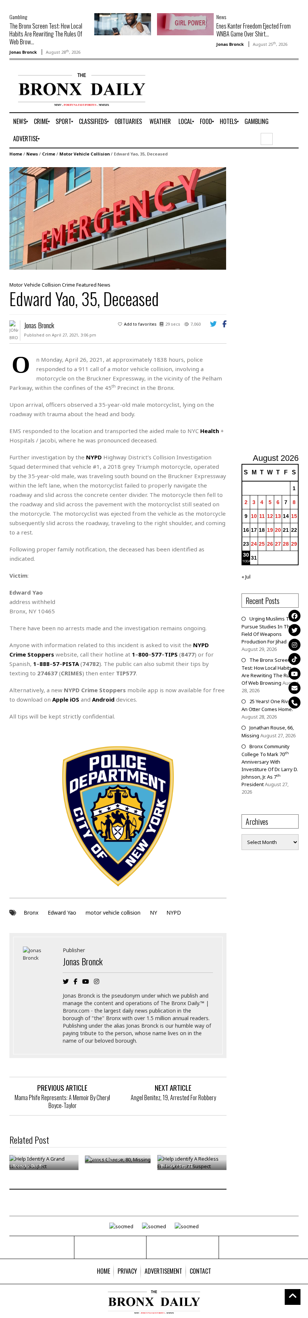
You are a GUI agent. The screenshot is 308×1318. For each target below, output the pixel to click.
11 (262, 516)
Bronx (31, 912)
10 (254, 516)
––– (155, 654)
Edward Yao (62, 912)
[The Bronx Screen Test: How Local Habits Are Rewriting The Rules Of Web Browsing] (122, 23)
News (221, 17)
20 (278, 530)
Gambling (18, 17)
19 (270, 530)
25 (262, 544)
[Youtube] (294, 673)
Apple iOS (65, 699)
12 (270, 516)
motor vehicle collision (113, 912)
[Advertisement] (275, 306)
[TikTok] (294, 659)
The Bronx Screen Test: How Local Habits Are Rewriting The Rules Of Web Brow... (45, 33)
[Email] (294, 688)
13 (278, 516)
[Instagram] (294, 645)
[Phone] (294, 702)
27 (278, 544)
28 (286, 544)
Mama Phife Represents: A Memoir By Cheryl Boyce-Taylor (62, 1101)
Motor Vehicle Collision (84, 154)
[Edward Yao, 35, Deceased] (117, 217)
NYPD (173, 912)
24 (254, 544)
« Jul (246, 576)
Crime (48, 154)
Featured (86, 284)
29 (294, 544)
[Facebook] (294, 616)
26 (270, 544)
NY (153, 912)
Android (103, 699)
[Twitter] (294, 630)
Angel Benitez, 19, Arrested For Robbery (173, 1097)
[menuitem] (19, 121)
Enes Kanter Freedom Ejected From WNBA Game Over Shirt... (253, 29)
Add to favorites (140, 324)
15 (294, 516)
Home (15, 154)
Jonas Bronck (23, 52)
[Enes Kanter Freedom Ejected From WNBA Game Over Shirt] (185, 23)
